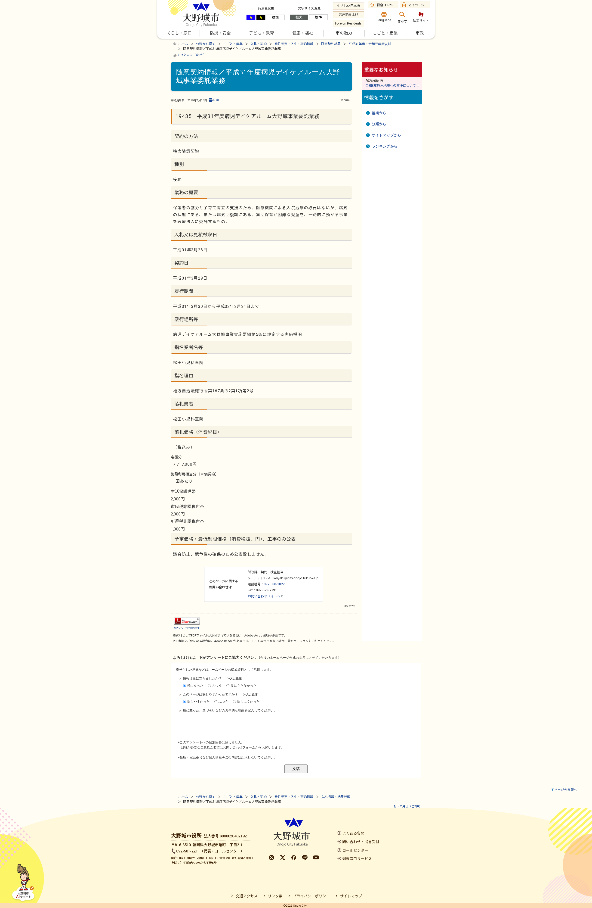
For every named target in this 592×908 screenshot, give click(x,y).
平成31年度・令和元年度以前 (369, 44)
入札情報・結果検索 (335, 797)
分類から (379, 124)
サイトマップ (351, 896)
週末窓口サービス (357, 859)
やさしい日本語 (348, 6)
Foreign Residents (348, 23)
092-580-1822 (274, 584)
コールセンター (355, 850)
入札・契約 (258, 44)
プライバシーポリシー (311, 896)
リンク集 (275, 896)
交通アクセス (247, 896)
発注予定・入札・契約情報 (293, 44)
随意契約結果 (331, 44)
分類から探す (205, 44)
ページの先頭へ (566, 789)
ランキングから (385, 146)
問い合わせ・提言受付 (360, 842)
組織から (379, 113)
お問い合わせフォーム (264, 596)
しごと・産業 (233, 44)
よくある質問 (353, 833)
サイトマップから (386, 135)
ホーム (183, 44)
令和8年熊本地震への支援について (391, 86)
